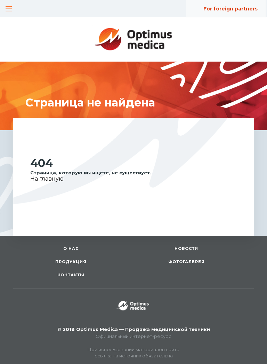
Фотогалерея (186, 261)
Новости (186, 248)
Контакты (70, 274)
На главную (47, 178)
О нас (71, 248)
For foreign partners (230, 9)
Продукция (71, 261)
